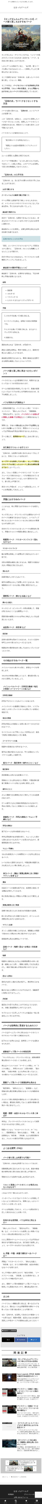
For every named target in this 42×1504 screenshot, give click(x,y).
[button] (38, 744)
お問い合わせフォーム (21, 1497)
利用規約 (11, 1494)
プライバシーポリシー (31, 1494)
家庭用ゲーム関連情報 (10, 1330)
